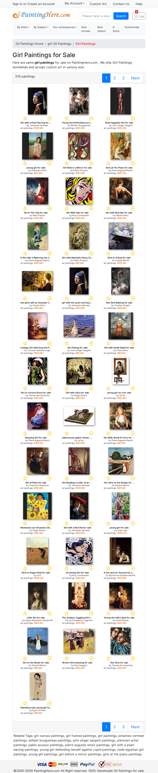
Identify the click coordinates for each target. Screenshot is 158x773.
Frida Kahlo (122, 350)
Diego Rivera (80, 395)
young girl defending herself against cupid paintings (78, 749)
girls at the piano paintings (122, 754)
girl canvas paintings (49, 736)
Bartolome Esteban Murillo (122, 575)
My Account (73, 3)
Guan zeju (122, 530)
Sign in (17, 4)
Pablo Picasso (80, 170)
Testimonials (131, 27)
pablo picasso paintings (46, 745)
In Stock (116, 29)
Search (121, 16)
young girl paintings (43, 754)
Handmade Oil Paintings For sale (41, 15)
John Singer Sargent (122, 125)
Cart (140, 15)
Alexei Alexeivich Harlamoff (39, 620)
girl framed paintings (81, 736)
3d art (122, 395)
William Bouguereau (80, 125)
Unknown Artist (39, 170)
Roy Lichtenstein (80, 215)
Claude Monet (122, 260)
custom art (54, 67)
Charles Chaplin (122, 305)
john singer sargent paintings (94, 740)
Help (139, 4)
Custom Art (98, 4)
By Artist (22, 27)
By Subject (40, 27)
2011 (39, 575)
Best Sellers (101, 29)
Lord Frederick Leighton (80, 620)
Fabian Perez (122, 215)
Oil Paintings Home (29, 44)
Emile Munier (122, 620)
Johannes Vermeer (39, 125)
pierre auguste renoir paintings (87, 745)
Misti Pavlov (39, 215)
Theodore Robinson (39, 485)
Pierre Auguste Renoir (122, 170)
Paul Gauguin (80, 665)
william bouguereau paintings (50, 740)
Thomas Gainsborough (38, 350)
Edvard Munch (122, 485)
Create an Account (41, 4)
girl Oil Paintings (59, 44)
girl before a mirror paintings (80, 754)
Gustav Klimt (39, 305)
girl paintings (107, 736)
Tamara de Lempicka (39, 395)
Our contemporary (64, 27)
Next (135, 78)
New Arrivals (85, 29)
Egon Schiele (38, 710)
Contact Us (121, 4)
